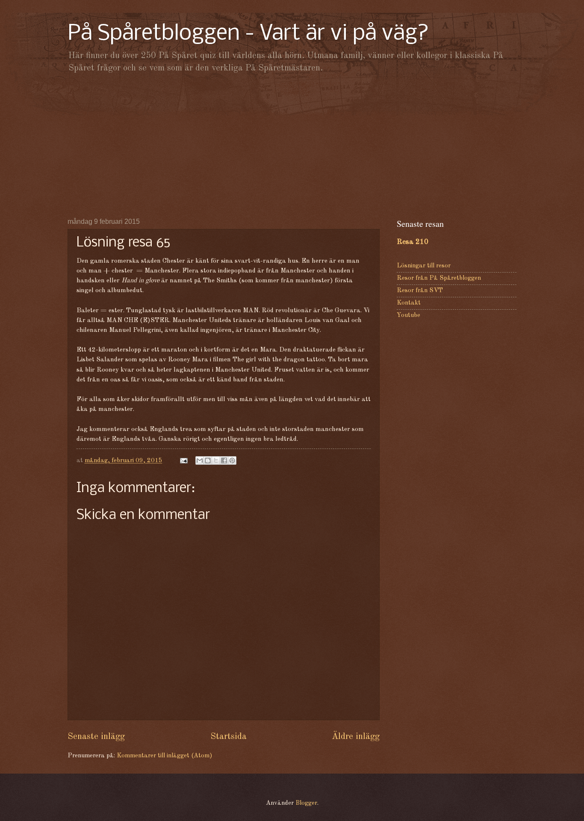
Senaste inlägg (96, 736)
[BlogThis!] (208, 460)
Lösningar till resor (424, 266)
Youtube (408, 315)
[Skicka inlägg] (183, 460)
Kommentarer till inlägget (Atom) (164, 756)
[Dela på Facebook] (224, 460)
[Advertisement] (292, 145)
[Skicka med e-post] (199, 460)
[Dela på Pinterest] (232, 460)
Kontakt (409, 303)
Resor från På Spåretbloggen (439, 278)
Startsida (228, 736)
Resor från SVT (420, 290)
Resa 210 (412, 242)
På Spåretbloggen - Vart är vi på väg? (248, 34)
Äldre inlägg (356, 736)
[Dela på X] (216, 460)
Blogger (306, 803)
